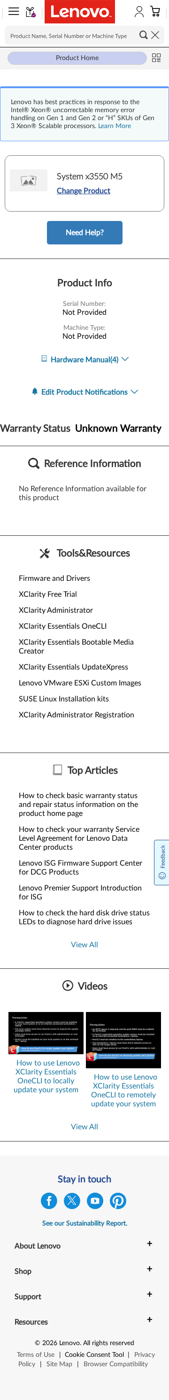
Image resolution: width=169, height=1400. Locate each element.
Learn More (114, 126)
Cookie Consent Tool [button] (94, 1355)
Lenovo (69, 1343)
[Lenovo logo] (80, 11)
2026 (49, 1343)
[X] (72, 1203)
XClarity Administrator (56, 610)
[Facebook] (49, 1203)
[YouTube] (95, 1203)
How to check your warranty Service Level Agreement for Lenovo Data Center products (79, 838)
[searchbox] (84, 35)
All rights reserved (108, 1343)
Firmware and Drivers (54, 578)
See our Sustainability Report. (84, 1223)
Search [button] (143, 34)
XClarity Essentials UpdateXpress (73, 667)
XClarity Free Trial (48, 594)
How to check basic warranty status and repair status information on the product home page (78, 804)
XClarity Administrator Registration (76, 715)
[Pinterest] (118, 1203)
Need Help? (85, 232)
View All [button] (84, 945)
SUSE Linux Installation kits (64, 699)
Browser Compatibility (116, 1364)
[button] (11, 13)
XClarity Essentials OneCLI (63, 626)
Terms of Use (35, 1355)
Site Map (59, 1364)
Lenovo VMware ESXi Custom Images (80, 683)
